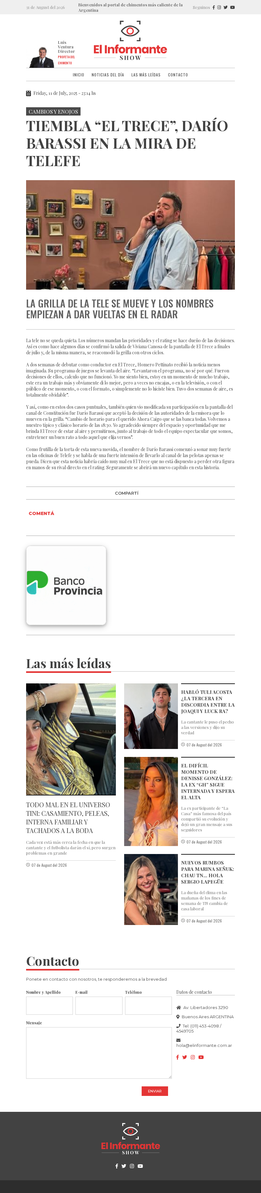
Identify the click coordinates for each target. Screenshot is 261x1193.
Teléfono (133, 992)
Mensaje (34, 1022)
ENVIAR (155, 1091)
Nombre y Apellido (43, 992)
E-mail (81, 992)
